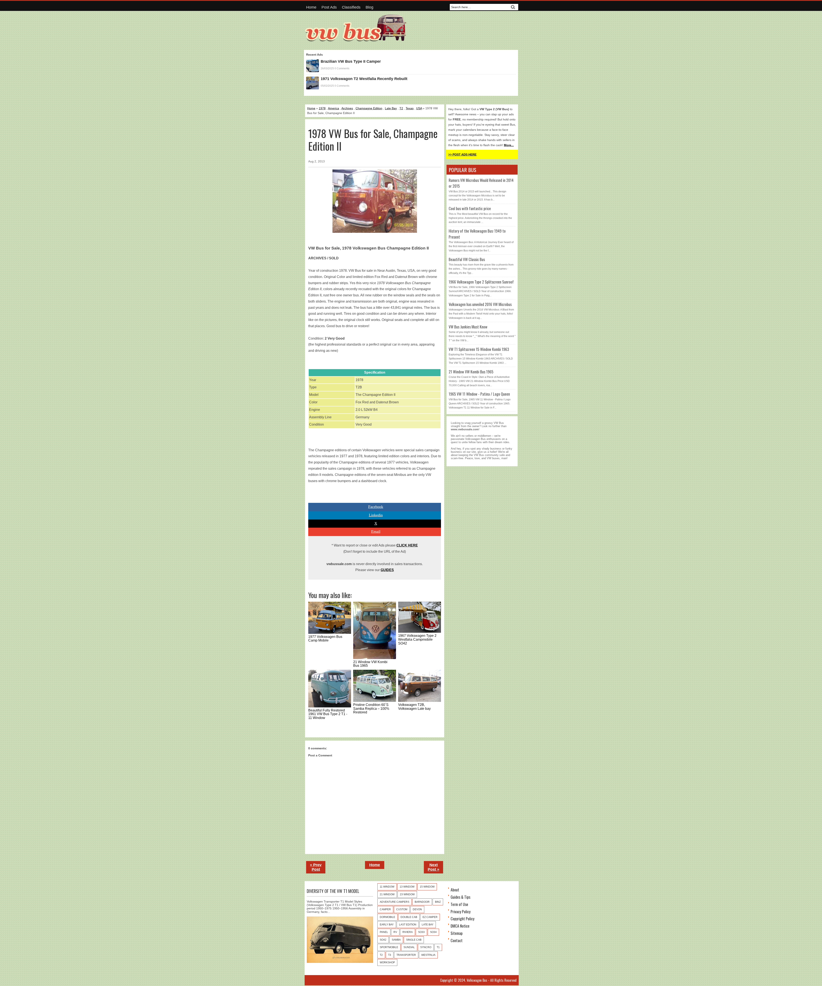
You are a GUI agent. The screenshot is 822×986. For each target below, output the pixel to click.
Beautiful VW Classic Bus (467, 259)
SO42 (383, 939)
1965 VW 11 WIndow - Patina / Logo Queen (479, 394)
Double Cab (409, 917)
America (333, 108)
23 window (407, 894)
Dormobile (387, 917)
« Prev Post (316, 867)
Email (375, 531)
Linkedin (376, 515)
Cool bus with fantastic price (470, 208)
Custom (401, 909)
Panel (384, 932)
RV (395, 932)
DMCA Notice (460, 926)
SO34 (433, 932)
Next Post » (433, 867)
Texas (410, 108)
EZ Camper (430, 917)
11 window (387, 886)
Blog (369, 7)
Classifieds (351, 7)
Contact (457, 940)
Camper (385, 909)
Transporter (406, 954)
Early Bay (387, 924)
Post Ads (329, 7)
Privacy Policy (461, 911)
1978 (322, 108)
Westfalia (428, 954)
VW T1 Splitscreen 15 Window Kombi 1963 (479, 349)
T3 (389, 954)
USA (419, 108)
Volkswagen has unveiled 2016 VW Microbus (480, 304)
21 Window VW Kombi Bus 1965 (471, 371)
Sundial (409, 947)
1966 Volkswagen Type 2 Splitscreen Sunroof (481, 282)
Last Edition (407, 924)
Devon (417, 909)
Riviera (407, 932)
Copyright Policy (462, 918)
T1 (438, 947)
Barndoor (422, 901)
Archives (347, 108)
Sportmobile (389, 947)
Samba (396, 939)
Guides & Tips (460, 897)
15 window (427, 886)
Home (311, 7)
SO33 (421, 932)
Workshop (387, 962)
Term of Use (459, 904)
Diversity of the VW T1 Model (333, 891)
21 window (387, 894)
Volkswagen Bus (477, 980)
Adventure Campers (394, 901)
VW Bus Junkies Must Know (468, 327)
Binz (438, 901)
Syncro (425, 947)
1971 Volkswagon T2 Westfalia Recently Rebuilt (364, 79)
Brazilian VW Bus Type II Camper (351, 61)
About (455, 889)
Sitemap (457, 933)
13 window (407, 886)
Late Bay (391, 108)
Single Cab (413, 939)
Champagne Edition (369, 108)
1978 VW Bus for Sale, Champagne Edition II (373, 139)
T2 (401, 108)
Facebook (375, 507)
